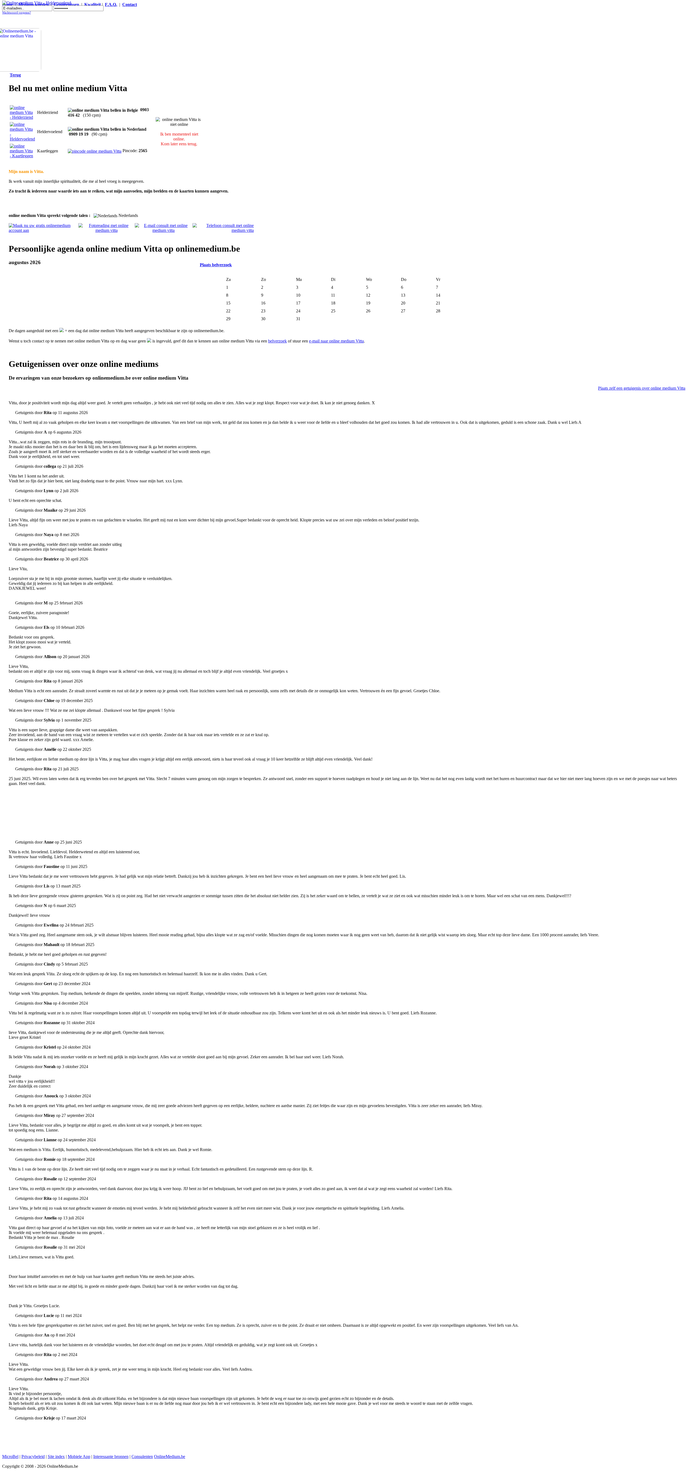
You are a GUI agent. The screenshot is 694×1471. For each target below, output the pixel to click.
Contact (129, 4)
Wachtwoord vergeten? (16, 12)
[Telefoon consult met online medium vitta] (223, 230)
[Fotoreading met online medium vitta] (106, 230)
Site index (56, 1456)
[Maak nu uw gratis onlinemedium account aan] (43, 230)
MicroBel (10, 1456)
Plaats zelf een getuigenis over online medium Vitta (641, 388)
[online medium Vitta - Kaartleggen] (22, 155)
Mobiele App (79, 1456)
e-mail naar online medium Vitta (336, 341)
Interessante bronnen (110, 1456)
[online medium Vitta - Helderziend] (22, 117)
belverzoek (277, 341)
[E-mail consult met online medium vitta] (164, 230)
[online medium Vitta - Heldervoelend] (22, 139)
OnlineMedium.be (169, 1456)
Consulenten (142, 1456)
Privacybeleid (33, 1456)
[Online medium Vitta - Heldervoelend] (36, 3)
